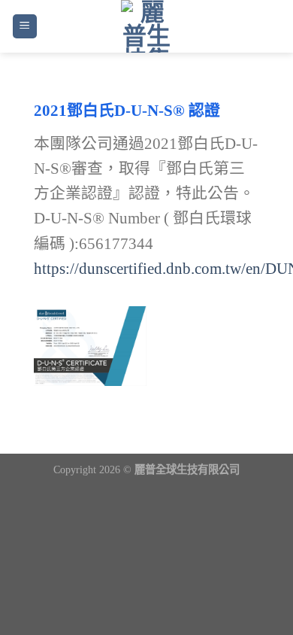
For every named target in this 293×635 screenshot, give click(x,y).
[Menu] (25, 26)
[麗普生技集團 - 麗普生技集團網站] (147, 26)
